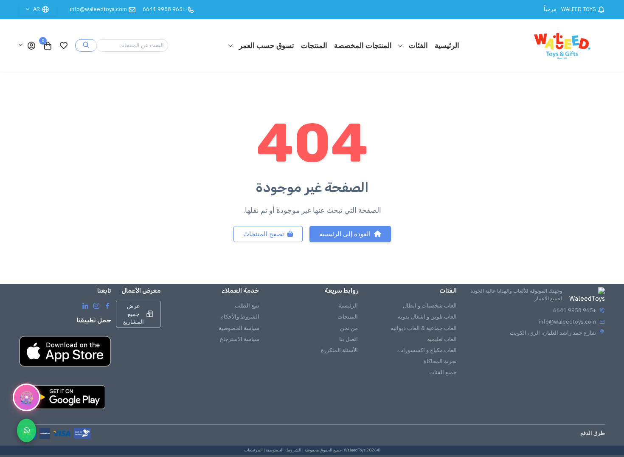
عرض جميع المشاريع (133, 313)
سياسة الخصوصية (239, 328)
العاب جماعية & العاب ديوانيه (424, 328)
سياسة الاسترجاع (239, 339)
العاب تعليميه (442, 339)
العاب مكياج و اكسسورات (427, 350)
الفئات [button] (417, 45)
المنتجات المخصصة (363, 45)
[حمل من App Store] (65, 351)
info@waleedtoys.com (98, 9)
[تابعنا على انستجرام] (96, 305)
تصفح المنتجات (263, 234)
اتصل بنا (348, 339)
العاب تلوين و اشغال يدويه (427, 316)
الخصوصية (275, 450)
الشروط (294, 450)
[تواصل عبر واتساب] (26, 430)
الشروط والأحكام (239, 316)
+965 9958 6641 (574, 310)
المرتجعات (253, 450)
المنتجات (314, 45)
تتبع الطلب (247, 305)
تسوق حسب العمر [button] (265, 45)
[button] (27, 45)
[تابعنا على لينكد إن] (85, 305)
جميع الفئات (443, 372)
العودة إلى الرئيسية (345, 234)
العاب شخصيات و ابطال (430, 305)
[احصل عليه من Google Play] (65, 397)
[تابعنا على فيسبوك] (107, 305)
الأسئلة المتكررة (339, 350)
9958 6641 (164, 9)
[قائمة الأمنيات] (63, 45)
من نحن (349, 328)
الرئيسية (447, 45)
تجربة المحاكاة (440, 361)
